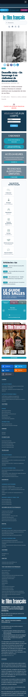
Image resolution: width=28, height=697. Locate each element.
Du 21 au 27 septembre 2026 (8, 447)
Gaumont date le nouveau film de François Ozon (13, 266)
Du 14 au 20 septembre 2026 (8, 445)
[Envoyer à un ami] (5, 65)
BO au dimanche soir (6, 412)
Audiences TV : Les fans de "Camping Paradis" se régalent (12, 493)
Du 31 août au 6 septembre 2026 (8, 442)
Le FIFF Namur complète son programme (10, 396)
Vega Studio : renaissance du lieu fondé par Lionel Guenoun (12, 390)
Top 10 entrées (5, 415)
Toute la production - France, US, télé (10, 515)
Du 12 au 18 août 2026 (6, 499)
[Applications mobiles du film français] (18, 26)
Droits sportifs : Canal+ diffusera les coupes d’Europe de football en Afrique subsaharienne (14, 474)
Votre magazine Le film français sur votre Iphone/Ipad (13, 592)
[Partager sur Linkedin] (17, 65)
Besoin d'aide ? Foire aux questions (9, 520)
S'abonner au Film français (7, 511)
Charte (3, 584)
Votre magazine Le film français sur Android (11, 594)
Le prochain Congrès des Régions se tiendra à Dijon (13, 386)
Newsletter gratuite (6, 514)
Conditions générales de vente (8, 576)
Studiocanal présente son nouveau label (10, 397)
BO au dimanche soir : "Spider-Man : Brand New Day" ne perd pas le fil (13, 277)
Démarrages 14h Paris (6, 410)
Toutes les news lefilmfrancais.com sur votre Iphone (13, 591)
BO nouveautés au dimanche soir (9, 413)
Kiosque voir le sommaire (7, 512)
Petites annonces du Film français (9, 519)
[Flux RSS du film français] (9, 26)
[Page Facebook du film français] (12, 26)
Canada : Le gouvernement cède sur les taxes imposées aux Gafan (14, 546)
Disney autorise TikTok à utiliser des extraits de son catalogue (12, 543)
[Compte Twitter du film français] (15, 26)
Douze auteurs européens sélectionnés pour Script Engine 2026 (12, 471)
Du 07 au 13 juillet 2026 (6, 502)
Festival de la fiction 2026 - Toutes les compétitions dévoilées (13, 464)
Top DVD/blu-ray (5, 553)
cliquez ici (14, 162)
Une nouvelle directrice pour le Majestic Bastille (13, 272)
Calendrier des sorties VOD (7, 563)
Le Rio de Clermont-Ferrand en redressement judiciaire (13, 283)
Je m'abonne (14, 357)
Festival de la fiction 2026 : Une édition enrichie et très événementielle (13, 461)
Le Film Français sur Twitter (7, 588)
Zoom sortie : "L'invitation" (7, 387)
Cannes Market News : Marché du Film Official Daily (13, 597)
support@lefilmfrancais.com (7, 655)
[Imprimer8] (8, 65)
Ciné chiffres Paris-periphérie (8, 418)
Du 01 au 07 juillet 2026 (7, 504)
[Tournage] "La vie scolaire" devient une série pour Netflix (14, 530)
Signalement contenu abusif (8, 578)
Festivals (4, 432)
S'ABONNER (24, 10)
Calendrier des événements (8, 517)
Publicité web (5, 581)
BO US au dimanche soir (7, 423)
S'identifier (4, 10)
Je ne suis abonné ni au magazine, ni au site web (14, 147)
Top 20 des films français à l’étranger (9, 425)
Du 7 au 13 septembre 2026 (7, 443)
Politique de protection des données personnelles (12, 575)
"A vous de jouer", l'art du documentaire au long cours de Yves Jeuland (14, 457)
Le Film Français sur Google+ (8, 589)
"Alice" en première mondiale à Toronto (10, 476)
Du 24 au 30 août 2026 (6, 440)
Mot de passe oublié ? (14, 10)
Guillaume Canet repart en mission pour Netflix (12, 535)
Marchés (4, 433)
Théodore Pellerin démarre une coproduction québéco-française (13, 400)
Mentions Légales (5, 573)
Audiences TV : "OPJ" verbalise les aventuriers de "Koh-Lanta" (13, 490)
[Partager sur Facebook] (11, 65)
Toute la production (14, 317)
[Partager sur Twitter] (14, 65)
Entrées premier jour (6, 417)
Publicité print (5, 583)
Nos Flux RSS (4, 595)
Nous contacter (5, 572)
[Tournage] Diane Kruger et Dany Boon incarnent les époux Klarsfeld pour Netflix (13, 532)
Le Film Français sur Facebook (8, 586)
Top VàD (3, 555)
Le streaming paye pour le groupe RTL (10, 540)
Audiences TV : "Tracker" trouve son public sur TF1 (12, 487)
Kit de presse (4, 580)
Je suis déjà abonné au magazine (14, 140)
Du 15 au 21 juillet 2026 (6, 501)
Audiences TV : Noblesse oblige (8, 486)
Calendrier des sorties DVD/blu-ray (9, 562)
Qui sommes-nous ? (6, 570)
